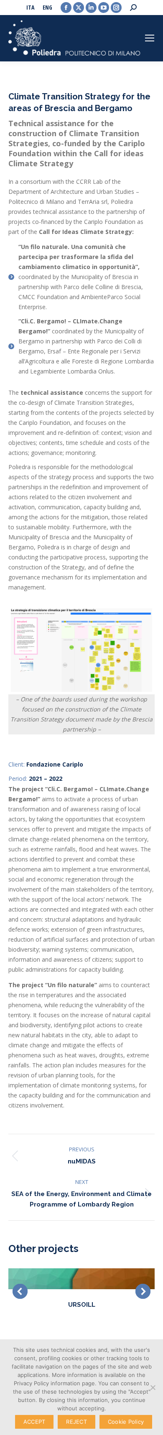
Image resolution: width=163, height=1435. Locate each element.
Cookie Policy (126, 1421)
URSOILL (81, 1304)
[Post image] (81, 1278)
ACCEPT (34, 1421)
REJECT (76, 1421)
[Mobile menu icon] (150, 38)
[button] (20, 1291)
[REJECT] (152, 1387)
